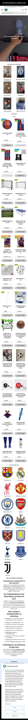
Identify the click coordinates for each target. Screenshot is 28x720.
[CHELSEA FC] (7, 520)
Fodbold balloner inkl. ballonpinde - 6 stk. (7, 279)
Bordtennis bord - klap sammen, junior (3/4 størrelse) (20, 222)
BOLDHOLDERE (7, 95)
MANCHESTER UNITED (20, 496)
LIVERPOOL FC (7, 496)
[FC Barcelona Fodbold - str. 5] (7, 125)
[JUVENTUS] (7, 568)
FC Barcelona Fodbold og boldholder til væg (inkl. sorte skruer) (7, 365)
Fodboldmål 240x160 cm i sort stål (20, 194)
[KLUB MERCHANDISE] (21, 72)
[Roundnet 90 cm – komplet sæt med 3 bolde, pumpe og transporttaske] (7, 325)
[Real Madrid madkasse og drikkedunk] (21, 298)
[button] (25, 9)
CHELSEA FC (7, 527)
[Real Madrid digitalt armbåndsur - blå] (21, 414)
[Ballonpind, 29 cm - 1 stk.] (7, 298)
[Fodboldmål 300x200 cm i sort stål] (7, 213)
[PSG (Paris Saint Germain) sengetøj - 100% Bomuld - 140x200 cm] (21, 125)
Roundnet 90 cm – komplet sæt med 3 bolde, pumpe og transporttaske (7, 335)
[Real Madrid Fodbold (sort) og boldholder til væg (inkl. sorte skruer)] (7, 385)
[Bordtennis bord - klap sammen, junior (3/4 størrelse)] (21, 213)
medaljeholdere (16, 622)
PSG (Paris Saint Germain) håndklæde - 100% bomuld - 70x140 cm (7, 165)
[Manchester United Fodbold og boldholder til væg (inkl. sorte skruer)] (21, 355)
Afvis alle (15, 711)
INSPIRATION (21, 95)
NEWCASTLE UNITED (20, 527)
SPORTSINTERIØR (7, 111)
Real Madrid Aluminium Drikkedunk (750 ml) (21, 452)
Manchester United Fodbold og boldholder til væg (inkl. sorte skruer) (21, 366)
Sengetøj (8, 630)
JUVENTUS (7, 575)
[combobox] (14, 13)
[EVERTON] (21, 552)
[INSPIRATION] (21, 88)
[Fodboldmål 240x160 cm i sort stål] (21, 185)
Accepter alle (14, 715)
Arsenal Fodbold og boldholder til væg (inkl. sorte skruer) (21, 395)
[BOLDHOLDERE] (7, 88)
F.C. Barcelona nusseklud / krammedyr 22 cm (7, 424)
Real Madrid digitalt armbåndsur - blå (20, 423)
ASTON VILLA (21, 543)
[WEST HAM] (7, 536)
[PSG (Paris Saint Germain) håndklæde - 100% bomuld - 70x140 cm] (7, 155)
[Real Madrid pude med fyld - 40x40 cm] (21, 155)
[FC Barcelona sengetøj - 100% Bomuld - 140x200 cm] (21, 241)
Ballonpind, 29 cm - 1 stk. (7, 306)
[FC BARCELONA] (7, 472)
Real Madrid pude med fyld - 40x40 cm (21, 164)
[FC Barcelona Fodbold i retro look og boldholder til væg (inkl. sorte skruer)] (21, 325)
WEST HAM (7, 543)
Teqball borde (9, 639)
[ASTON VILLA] (21, 536)
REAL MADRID (21, 480)
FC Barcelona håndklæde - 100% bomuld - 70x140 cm (7, 251)
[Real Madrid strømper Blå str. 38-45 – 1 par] (7, 443)
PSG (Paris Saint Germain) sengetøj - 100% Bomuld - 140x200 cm (20, 135)
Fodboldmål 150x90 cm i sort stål (7, 194)
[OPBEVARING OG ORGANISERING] (7, 72)
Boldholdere (8, 622)
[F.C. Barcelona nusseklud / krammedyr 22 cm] (7, 414)
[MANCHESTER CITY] (7, 504)
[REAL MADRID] (21, 472)
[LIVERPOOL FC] (7, 488)
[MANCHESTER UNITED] (21, 488)
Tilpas (14, 707)
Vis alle (14, 116)
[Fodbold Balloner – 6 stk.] (21, 270)
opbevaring (12, 589)
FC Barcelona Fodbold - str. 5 (7, 134)
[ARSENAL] (21, 504)
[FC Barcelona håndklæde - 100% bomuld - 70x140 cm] (7, 241)
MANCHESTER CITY (7, 511)
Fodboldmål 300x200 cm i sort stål (7, 221)
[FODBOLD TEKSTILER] (21, 103)
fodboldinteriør (6, 586)
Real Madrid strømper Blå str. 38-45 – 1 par (7, 452)
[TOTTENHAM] (7, 552)
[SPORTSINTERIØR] (7, 103)
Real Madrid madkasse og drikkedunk (21, 306)
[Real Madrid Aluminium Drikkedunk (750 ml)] (21, 443)
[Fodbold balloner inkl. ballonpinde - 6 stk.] (7, 270)
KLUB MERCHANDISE (20, 79)
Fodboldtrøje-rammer (10, 632)
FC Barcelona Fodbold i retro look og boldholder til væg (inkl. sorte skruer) (20, 335)
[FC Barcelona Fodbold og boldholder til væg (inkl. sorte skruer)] (7, 355)
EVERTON (21, 559)
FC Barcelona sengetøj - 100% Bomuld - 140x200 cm (20, 251)
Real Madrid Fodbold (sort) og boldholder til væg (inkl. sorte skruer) (7, 395)
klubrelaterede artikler (16, 586)
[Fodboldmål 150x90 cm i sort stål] (7, 185)
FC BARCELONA (7, 480)
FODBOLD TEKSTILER (20, 111)
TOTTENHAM (7, 559)
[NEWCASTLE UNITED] (21, 520)
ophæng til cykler (14, 641)
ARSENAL (21, 511)
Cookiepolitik (7, 703)
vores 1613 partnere (11, 670)
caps (19, 641)
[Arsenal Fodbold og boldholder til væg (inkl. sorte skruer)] (21, 385)
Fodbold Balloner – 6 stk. (20, 279)
